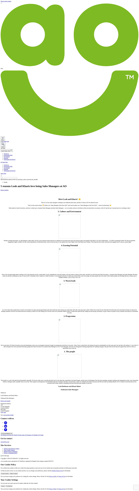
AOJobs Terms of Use (57, 470)
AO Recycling (21, 435)
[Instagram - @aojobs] (5, 422)
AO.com (9, 435)
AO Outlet (40, 435)
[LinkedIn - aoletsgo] (5, 426)
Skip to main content (6, 1)
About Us (6, 153)
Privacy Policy (53, 476)
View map (3, 412)
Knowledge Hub (8, 155)
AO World (14, 435)
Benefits (6, 158)
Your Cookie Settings (9, 450)
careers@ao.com (5, 442)
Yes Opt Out (9, 486)
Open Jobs (3, 173)
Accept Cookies (5, 473)
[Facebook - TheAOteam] (5, 429)
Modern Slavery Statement (10, 451)
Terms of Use (61, 476)
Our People (7, 156)
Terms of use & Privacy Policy (11, 448)
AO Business (28, 435)
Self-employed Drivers (9, 159)
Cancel (3, 486)
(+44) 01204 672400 (8, 415)
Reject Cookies (13, 473)
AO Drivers (4, 435)
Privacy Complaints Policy (10, 453)
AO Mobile (35, 435)
